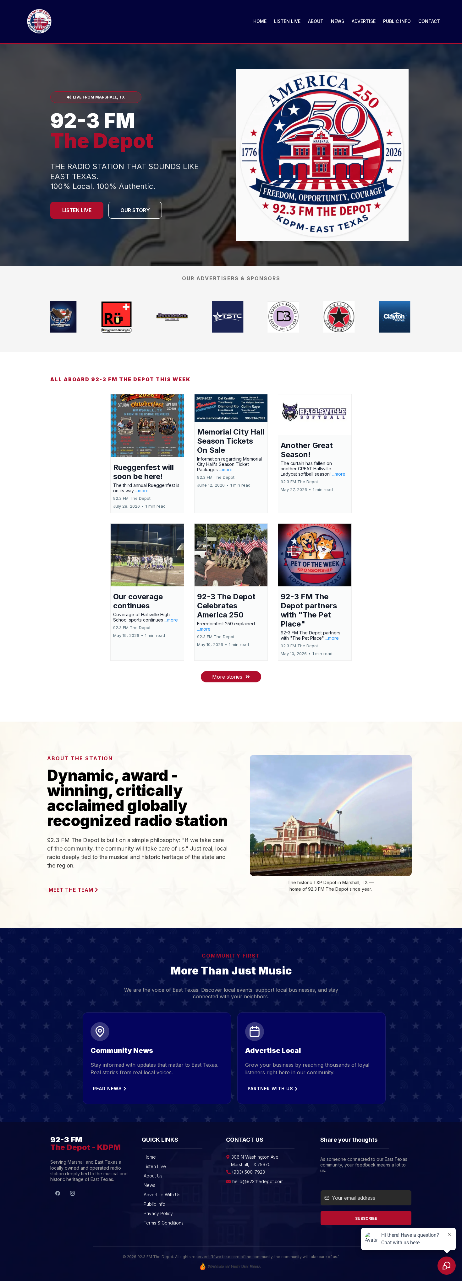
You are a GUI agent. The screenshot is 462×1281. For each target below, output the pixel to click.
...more (142, 490)
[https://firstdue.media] (316, 317)
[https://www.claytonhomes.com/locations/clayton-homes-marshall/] (371, 317)
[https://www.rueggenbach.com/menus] (260, 317)
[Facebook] (57, 1192)
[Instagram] (72, 1192)
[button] (147, 453)
